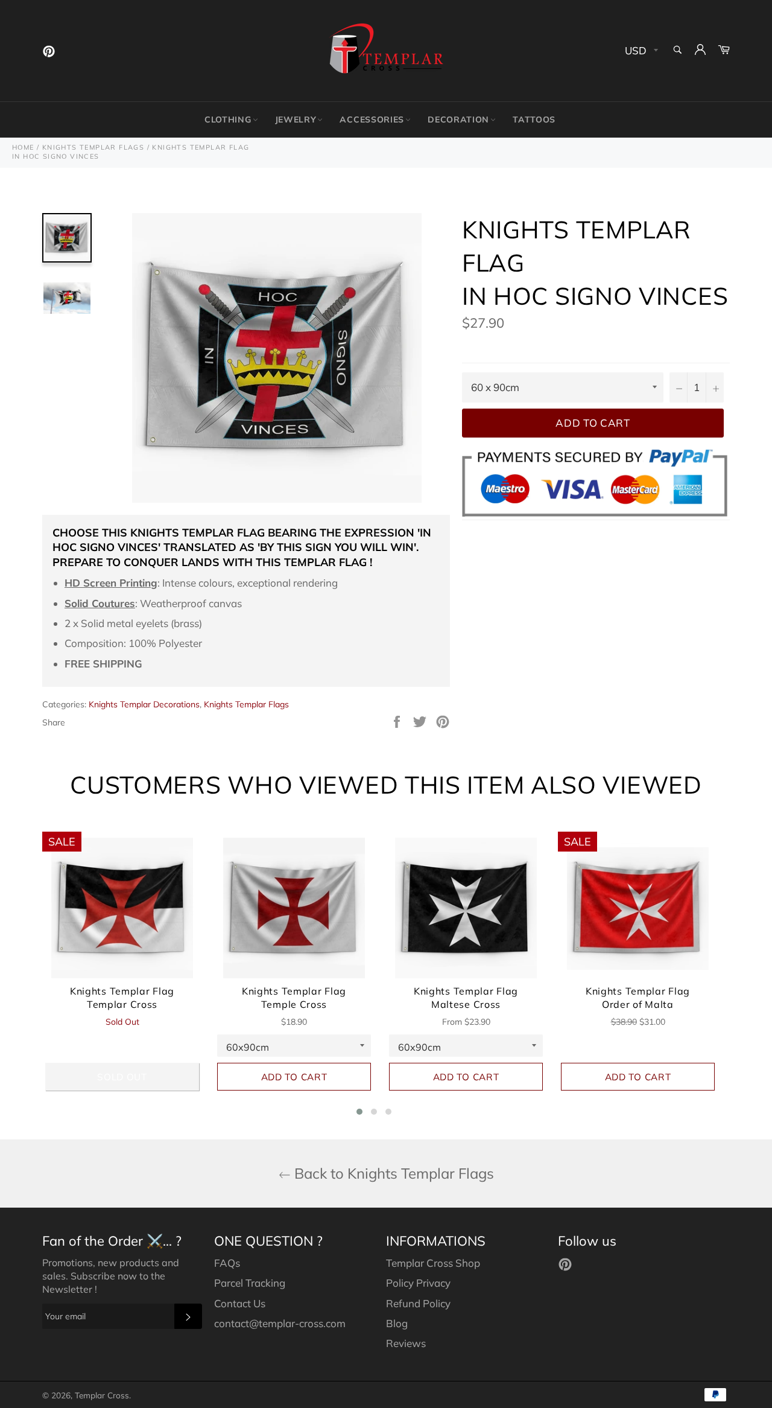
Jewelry (296, 119)
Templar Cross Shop (433, 1263)
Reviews (406, 1343)
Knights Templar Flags (246, 704)
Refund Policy (418, 1303)
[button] (359, 1112)
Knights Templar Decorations (144, 704)
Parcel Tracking (249, 1282)
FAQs (227, 1263)
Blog (397, 1323)
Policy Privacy (418, 1282)
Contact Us (239, 1303)
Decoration (458, 119)
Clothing (228, 119)
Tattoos (534, 119)
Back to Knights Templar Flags (392, 1173)
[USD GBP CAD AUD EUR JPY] (640, 51)
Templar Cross (102, 1395)
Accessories (372, 119)
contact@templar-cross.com (280, 1323)
